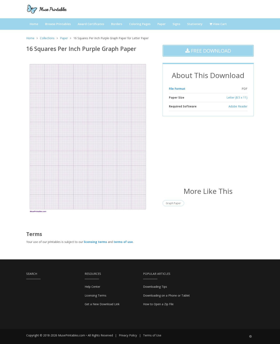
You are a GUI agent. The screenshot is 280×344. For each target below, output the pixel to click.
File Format (177, 89)
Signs (176, 24)
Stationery (195, 24)
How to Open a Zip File (158, 304)
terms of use (123, 242)
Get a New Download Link (102, 304)
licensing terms (95, 242)
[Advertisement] (208, 151)
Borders (116, 24)
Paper (161, 24)
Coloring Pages (139, 24)
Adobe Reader (238, 106)
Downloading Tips (155, 287)
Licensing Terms (95, 295)
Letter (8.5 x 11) (237, 97)
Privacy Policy (128, 335)
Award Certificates (91, 24)
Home (34, 24)
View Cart (219, 24)
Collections (47, 38)
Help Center (92, 287)
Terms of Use (152, 335)
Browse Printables (58, 24)
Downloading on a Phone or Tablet (166, 295)
